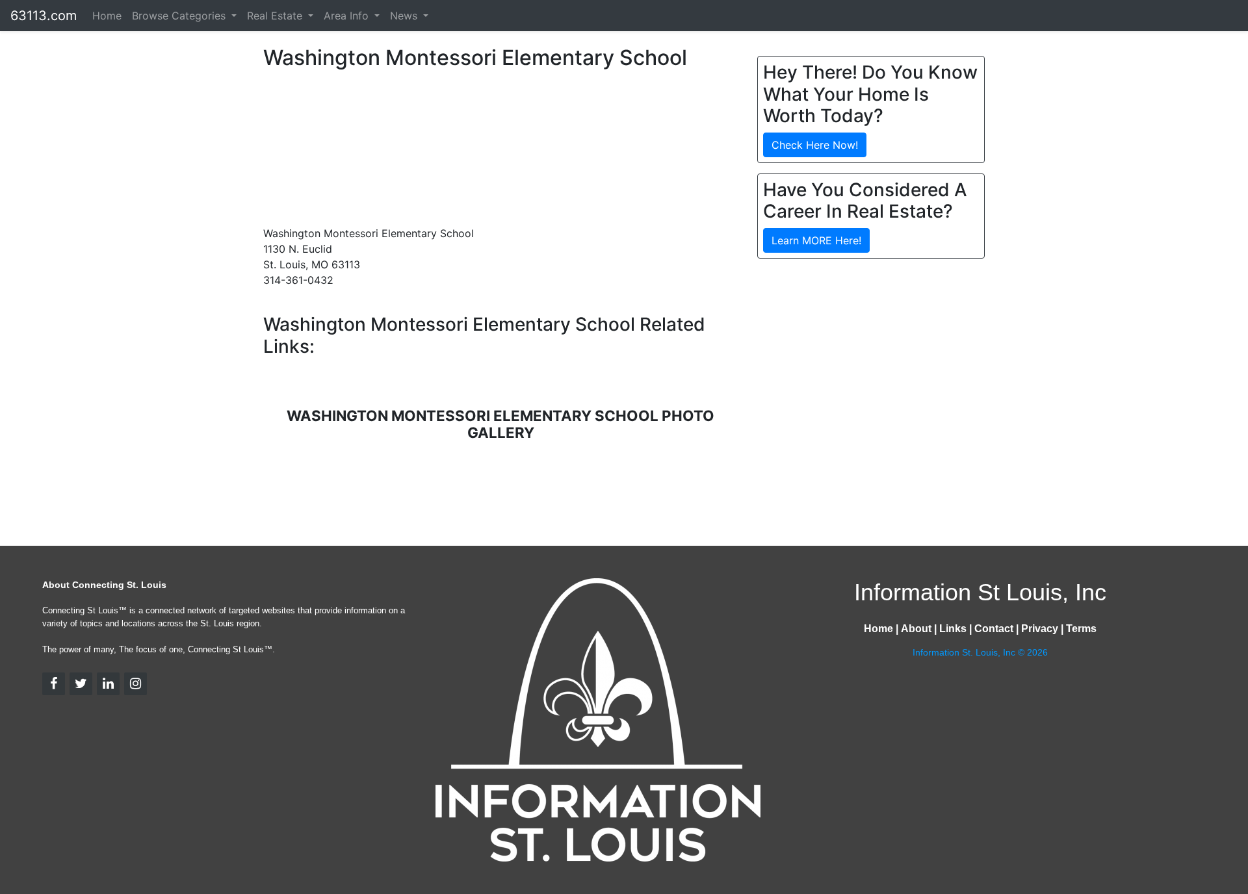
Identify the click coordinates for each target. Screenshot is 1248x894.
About (916, 628)
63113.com (43, 15)
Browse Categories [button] (180, 15)
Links (953, 628)
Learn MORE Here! (816, 240)
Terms (1081, 628)
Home (107, 15)
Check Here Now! (815, 144)
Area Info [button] (348, 15)
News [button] (405, 15)
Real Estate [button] (276, 15)
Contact (993, 628)
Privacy (1039, 628)
